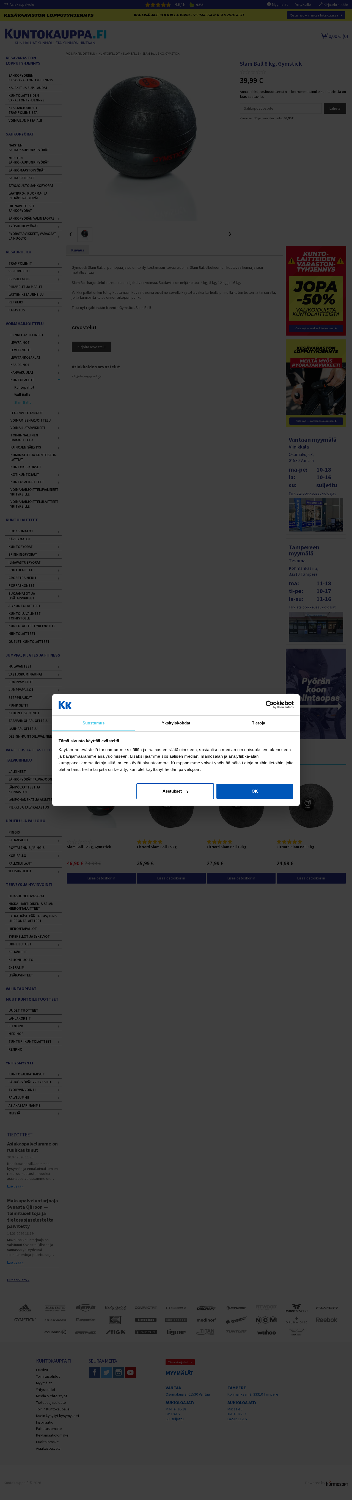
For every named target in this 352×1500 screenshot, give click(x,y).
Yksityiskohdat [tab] (176, 723)
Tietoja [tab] (258, 723)
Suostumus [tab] (93, 723)
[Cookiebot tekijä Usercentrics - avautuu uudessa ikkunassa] (270, 705)
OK (255, 791)
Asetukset (172, 791)
